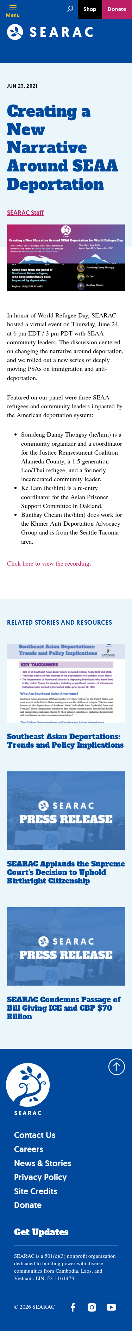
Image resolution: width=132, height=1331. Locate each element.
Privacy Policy (40, 1177)
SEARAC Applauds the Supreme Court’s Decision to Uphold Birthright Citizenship (66, 872)
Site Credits (35, 1191)
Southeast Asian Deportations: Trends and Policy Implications (65, 741)
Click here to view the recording (48, 563)
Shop (89, 9)
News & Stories (42, 1163)
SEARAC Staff (25, 213)
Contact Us (34, 1134)
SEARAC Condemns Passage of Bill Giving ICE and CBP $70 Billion (63, 1008)
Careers (28, 1149)
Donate (117, 9)
